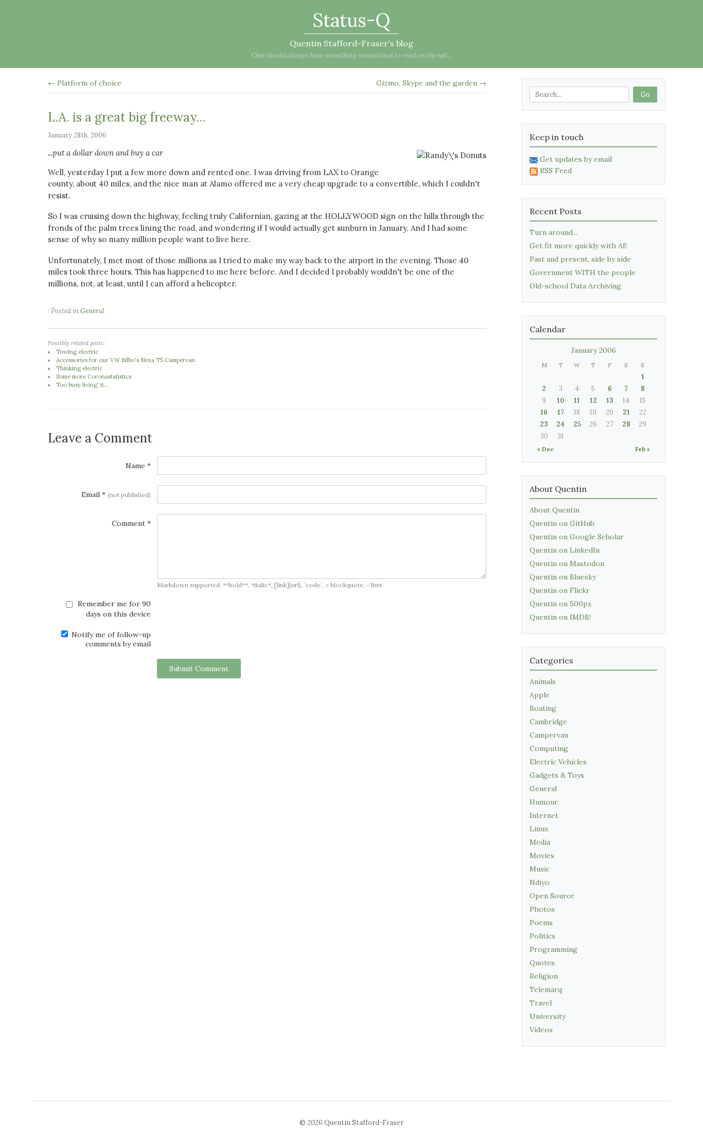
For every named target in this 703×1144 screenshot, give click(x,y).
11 (577, 400)
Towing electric (77, 351)
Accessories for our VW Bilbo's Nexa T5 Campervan (125, 360)
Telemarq (546, 989)
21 (626, 412)
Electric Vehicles (558, 761)
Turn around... (553, 232)
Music (540, 869)
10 (561, 400)
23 (544, 424)
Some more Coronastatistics (93, 376)
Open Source (552, 895)
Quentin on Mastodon (567, 563)
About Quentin (554, 510)
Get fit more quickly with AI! (578, 245)
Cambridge (548, 721)
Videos (541, 1029)
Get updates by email (576, 159)
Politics (542, 936)
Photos (542, 909)
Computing (549, 748)
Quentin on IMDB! (560, 617)
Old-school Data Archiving (575, 286)
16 (544, 412)
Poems (541, 922)
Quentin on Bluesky (563, 577)
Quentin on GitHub (562, 523)
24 (560, 424)
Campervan (549, 735)
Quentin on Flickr (560, 590)
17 (560, 412)
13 (609, 400)
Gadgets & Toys (557, 775)
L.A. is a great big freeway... (126, 117)
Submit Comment (199, 668)
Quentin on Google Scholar (577, 536)
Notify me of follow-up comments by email (110, 639)
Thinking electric (79, 368)
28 (626, 424)
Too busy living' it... (82, 384)
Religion (544, 976)
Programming (553, 949)
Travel (541, 1003)
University (548, 1016)
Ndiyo (540, 882)
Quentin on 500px (560, 603)
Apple (540, 694)
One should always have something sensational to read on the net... (352, 55)
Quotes (542, 962)
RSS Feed (556, 170)
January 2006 (593, 350)
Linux (539, 828)
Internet (544, 815)
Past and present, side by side (580, 259)
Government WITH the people (583, 272)
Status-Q (351, 20)
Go (645, 94)
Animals (543, 681)
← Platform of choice (84, 83)
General (92, 310)
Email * (116, 494)
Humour (544, 802)
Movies (542, 855)
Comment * (131, 523)
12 (593, 400)
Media (540, 842)
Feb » (642, 449)
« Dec (545, 449)
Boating (543, 708)
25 (577, 424)
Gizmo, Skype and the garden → (431, 83)
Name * (138, 465)
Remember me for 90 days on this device (113, 609)
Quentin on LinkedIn (565, 550)
